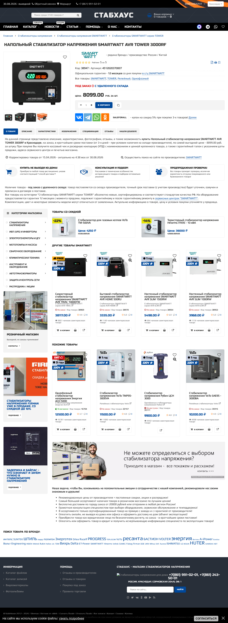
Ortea (76, 539)
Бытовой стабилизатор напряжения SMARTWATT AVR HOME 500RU (116, 297)
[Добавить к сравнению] (118, 105)
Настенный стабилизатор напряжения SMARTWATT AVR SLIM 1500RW (160, 297)
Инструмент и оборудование (18, 265)
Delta (74, 543)
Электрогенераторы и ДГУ (24, 238)
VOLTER (165, 539)
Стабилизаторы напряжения (19, 223)
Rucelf (83, 539)
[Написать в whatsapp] (215, 26)
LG (182, 544)
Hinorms (108, 543)
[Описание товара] (83, 330)
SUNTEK (18, 539)
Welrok (36, 544)
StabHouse (10, 613)
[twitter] (132, 597)
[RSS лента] (154, 597)
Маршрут (65, 3)
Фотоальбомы (15, 591)
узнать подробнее (71, 618)
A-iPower (206, 539)
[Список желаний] (223, 26)
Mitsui (152, 544)
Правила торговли (74, 591)
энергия (181, 538)
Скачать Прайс (67, 613)
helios (48, 544)
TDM (57, 544)
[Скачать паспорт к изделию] (212, 62)
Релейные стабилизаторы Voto (114, 404)
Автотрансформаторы (23, 273)
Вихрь (65, 543)
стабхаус (114, 15)
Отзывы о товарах (74, 579)
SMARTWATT (194, 157)
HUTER (197, 542)
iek (53, 544)
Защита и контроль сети (24, 280)
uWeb (54, 613)
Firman (136, 543)
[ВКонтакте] (79, 117)
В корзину (65, 331)
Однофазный (140, 78)
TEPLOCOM (111, 539)
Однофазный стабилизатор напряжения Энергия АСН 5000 (68, 397)
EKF (157, 544)
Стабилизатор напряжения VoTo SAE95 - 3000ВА (205, 396)
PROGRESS (97, 539)
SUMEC (122, 544)
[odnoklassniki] (141, 597)
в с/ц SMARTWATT (153, 73)
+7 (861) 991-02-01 (89, 3)
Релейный (124, 78)
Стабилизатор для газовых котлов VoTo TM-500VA (103, 221)
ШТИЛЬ (30, 539)
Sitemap (35, 613)
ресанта (133, 538)
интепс (8, 539)
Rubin (42, 543)
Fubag (129, 543)
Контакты (13, 346)
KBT (215, 544)
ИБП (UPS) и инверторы (23, 231)
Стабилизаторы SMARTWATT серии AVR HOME (113, 305)
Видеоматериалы (17, 585)
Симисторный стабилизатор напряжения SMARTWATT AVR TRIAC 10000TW (71, 298)
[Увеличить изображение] (85, 260)
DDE (142, 544)
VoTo (119, 539)
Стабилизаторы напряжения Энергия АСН (68, 404)
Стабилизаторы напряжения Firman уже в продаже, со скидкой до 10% (23, 404)
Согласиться (206, 618)
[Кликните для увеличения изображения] (36, 81)
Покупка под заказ (74, 585)
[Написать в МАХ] (199, 26)
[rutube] (150, 597)
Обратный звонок (45, 3)
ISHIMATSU (173, 543)
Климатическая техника (24, 257)
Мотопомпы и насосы (23, 244)
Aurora (163, 544)
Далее (193, 117)
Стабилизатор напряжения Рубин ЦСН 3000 (159, 396)
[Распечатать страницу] (215, 62)
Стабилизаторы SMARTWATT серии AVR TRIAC (68, 305)
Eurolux (216, 539)
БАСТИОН (151, 539)
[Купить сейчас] (75, 330)
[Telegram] (88, 117)
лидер (40, 539)
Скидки (119, 613)
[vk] (137, 597)
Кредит (110, 613)
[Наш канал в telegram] (208, 26)
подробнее (13, 415)
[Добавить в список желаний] (65, 57)
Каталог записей (16, 579)
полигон (49, 539)
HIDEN (29, 544)
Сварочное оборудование (25, 251)
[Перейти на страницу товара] (64, 227)
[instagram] (128, 597)
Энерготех (63, 539)
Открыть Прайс (84, 613)
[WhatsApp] (96, 117)
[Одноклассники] (105, 117)
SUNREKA (209, 544)
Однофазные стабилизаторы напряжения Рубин (158, 404)
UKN (147, 544)
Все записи (99, 613)
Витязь (196, 539)
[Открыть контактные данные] (138, 478)
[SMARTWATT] (89, 57)
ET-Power (84, 543)
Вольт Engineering (14, 543)
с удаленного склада (111, 86)
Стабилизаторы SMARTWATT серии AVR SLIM (158, 305)
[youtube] (145, 597)
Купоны (129, 613)
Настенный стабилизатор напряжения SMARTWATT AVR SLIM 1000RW (205, 297)
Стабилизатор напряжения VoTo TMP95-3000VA (116, 396)
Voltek (116, 544)
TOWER (111, 78)
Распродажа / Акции (22, 286)
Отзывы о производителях (79, 572)
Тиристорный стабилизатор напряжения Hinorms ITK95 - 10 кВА (193, 221)
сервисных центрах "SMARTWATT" (176, 198)
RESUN (186, 544)
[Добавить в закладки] (219, 62)
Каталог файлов (16, 572)
